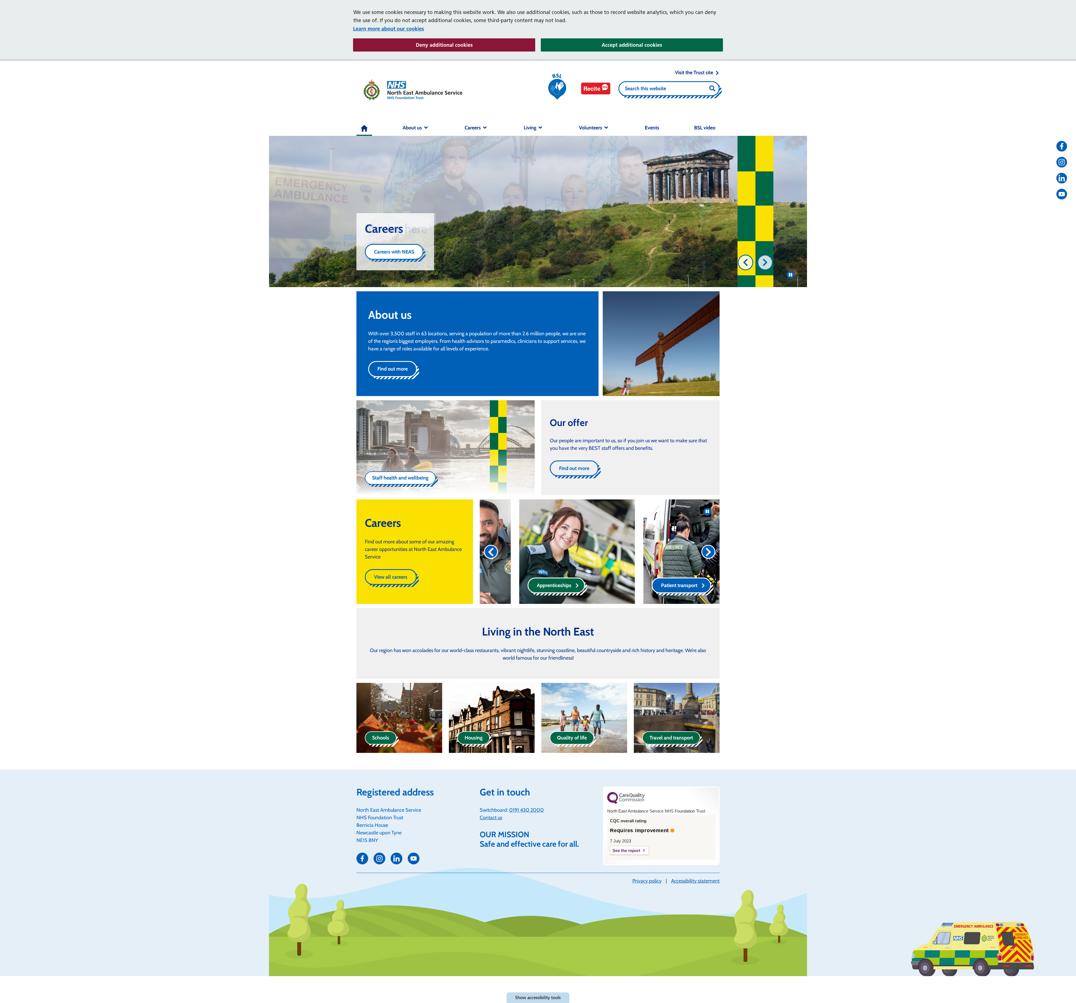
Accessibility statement (695, 881)
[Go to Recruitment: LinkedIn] (1062, 178)
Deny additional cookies (475, 44)
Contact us (491, 817)
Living (530, 128)
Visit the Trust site (694, 72)
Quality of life (572, 738)
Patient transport (640, 585)
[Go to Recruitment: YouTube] (1062, 194)
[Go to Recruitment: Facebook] (1062, 146)
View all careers (390, 577)
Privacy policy (647, 881)
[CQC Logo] (626, 802)
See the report (626, 850)
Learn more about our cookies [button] (388, 28)
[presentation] (745, 262)
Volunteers (590, 128)
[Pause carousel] (790, 275)
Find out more (392, 369)
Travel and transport (671, 738)
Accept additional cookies (662, 44)
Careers (473, 128)
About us (412, 128)
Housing (474, 738)
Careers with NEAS (394, 252)
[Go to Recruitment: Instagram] (1062, 162)
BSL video (704, 128)
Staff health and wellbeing (400, 478)
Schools (380, 738)
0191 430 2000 (526, 810)
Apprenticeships (514, 585)
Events (652, 128)
